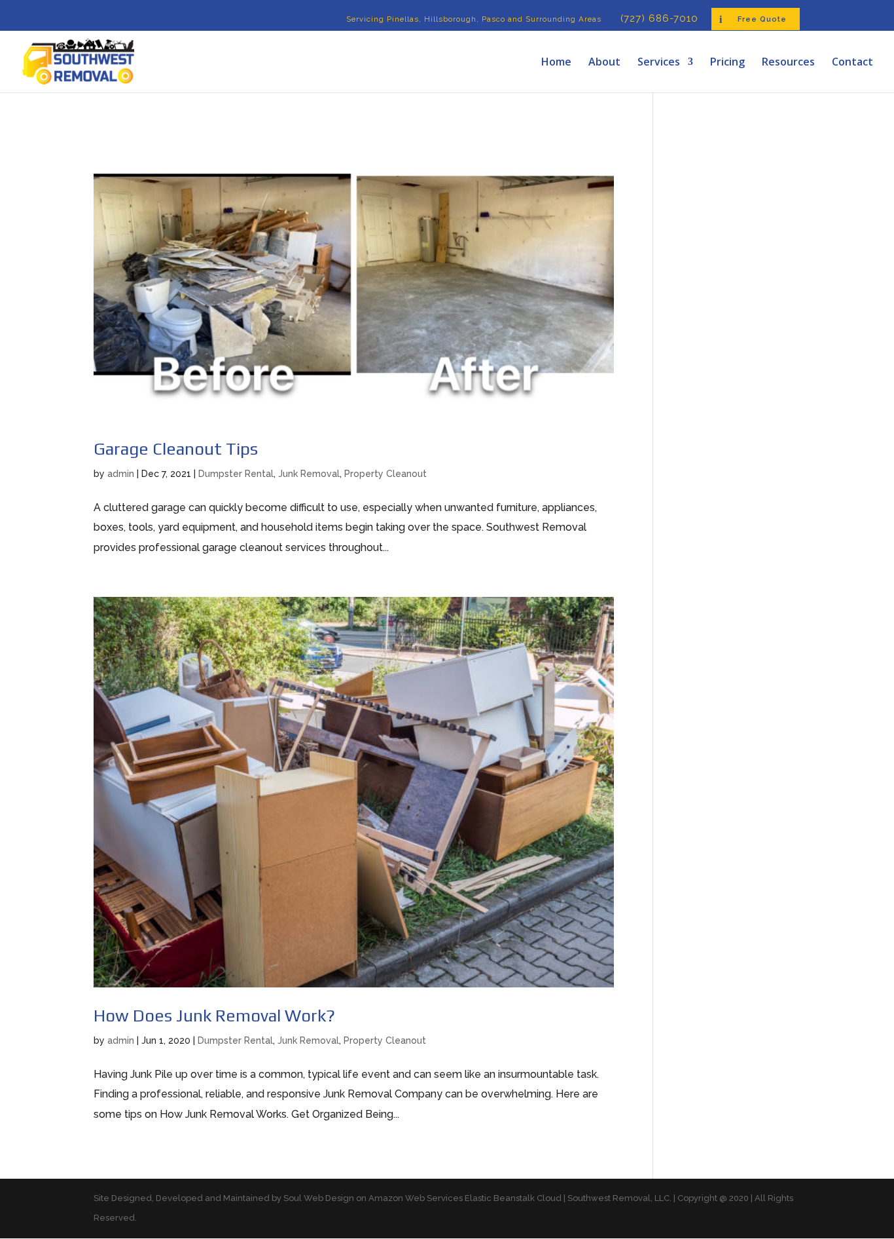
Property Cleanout (385, 473)
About (604, 63)
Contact (852, 63)
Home (556, 63)
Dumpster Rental (236, 473)
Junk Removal (309, 473)
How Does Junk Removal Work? (214, 1015)
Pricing (727, 63)
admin (120, 473)
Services (658, 63)
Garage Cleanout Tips (176, 449)
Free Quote (762, 19)
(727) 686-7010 (659, 19)
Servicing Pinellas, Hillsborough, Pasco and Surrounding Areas (473, 19)
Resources (788, 63)
